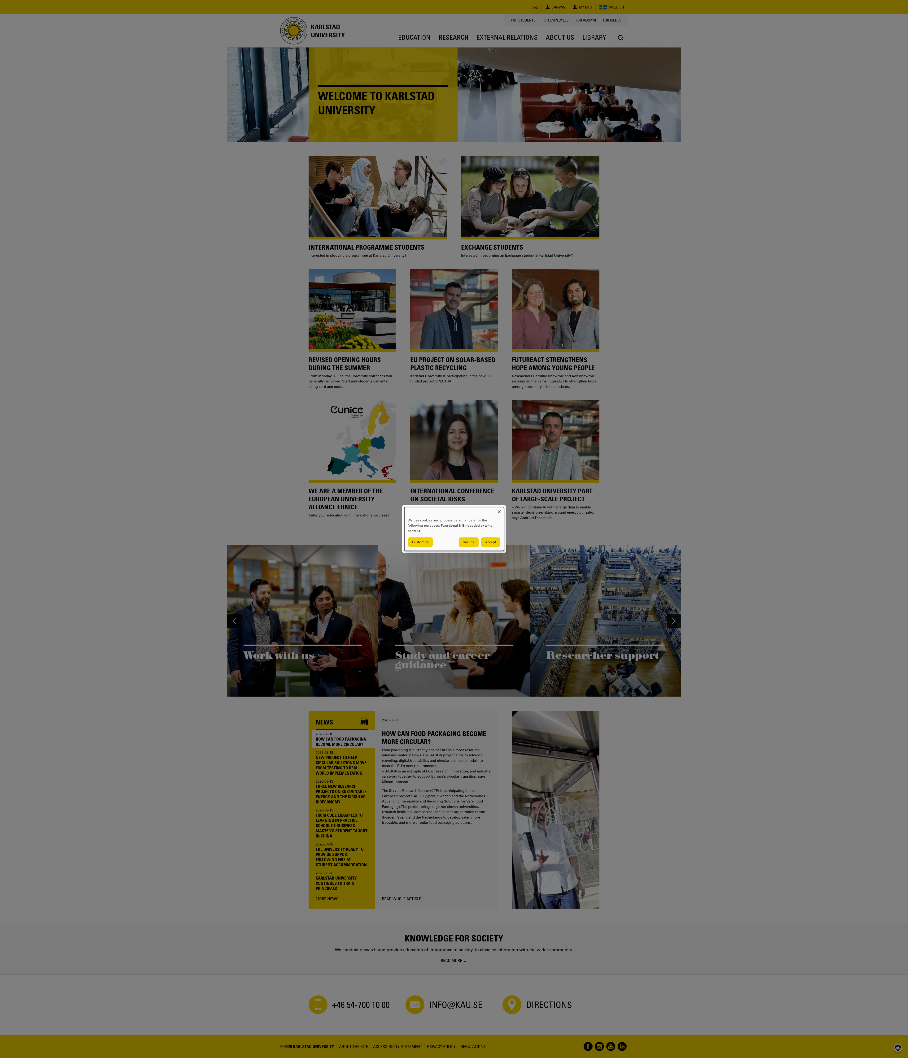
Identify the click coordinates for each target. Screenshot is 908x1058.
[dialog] (454, 529)
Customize (420, 542)
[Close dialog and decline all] (499, 510)
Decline (469, 542)
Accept (490, 542)
